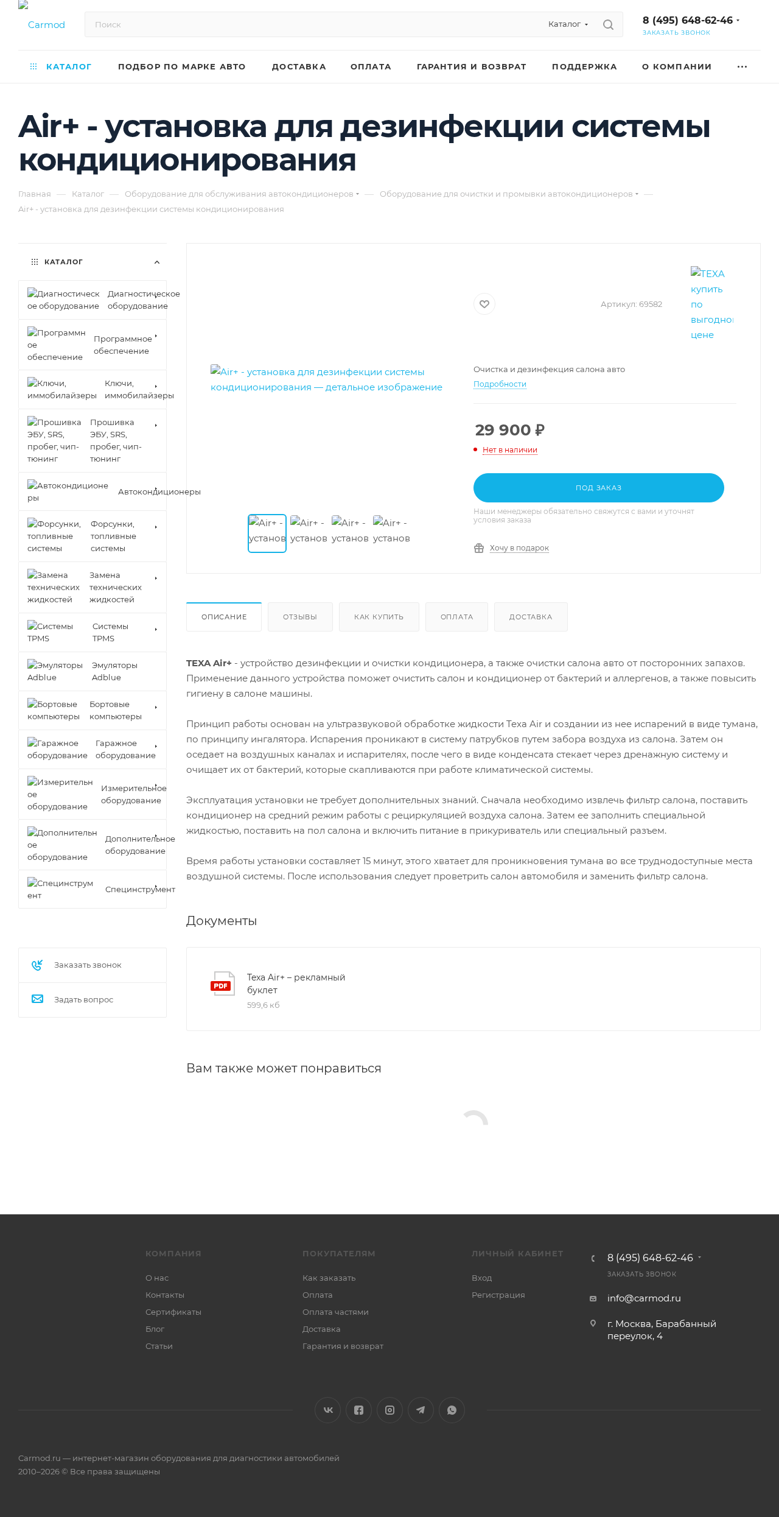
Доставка (530, 617)
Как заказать (328, 1278)
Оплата (457, 617)
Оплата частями (335, 1312)
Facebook (359, 1410)
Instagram (390, 1410)
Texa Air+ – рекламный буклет (296, 984)
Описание (223, 617)
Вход (482, 1278)
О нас (157, 1278)
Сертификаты (173, 1312)
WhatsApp (452, 1410)
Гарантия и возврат (342, 1346)
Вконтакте (328, 1410)
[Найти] (608, 24)
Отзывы (300, 617)
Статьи (159, 1346)
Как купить (379, 617)
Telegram (421, 1410)
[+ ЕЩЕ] (743, 67)
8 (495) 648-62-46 (688, 20)
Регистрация (498, 1295)
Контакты (164, 1295)
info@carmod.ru (644, 1298)
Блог (154, 1329)
